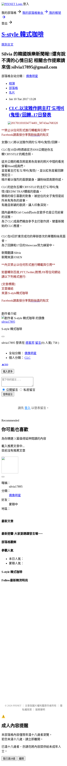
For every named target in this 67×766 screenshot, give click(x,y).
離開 (21, 758)
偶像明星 (32, 76)
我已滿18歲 (9, 758)
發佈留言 (8, 394)
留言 (38, 342)
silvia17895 (8, 321)
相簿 (12, 83)
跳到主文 (7, 44)
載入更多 (8, 371)
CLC (28, 357)
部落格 (13, 88)
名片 (12, 92)
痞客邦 (29, 342)
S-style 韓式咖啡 (22, 34)
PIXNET (17, 705)
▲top (4, 364)
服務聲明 (40, 709)
